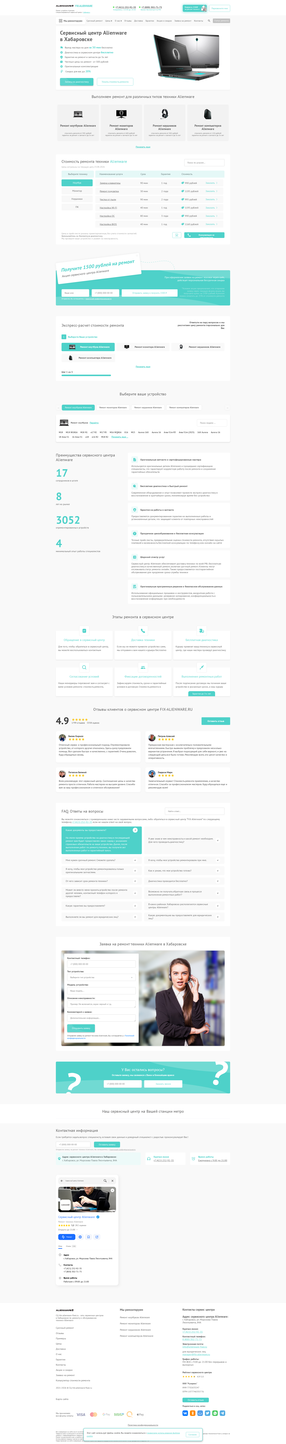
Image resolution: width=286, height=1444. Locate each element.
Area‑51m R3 (170, 432)
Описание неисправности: (81, 998)
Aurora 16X (143, 432)
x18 (87, 437)
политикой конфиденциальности (99, 299)
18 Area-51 (64, 437)
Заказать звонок (163, 1084)
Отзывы (128, 21)
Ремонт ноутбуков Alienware (78, 407)
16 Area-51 (77, 437)
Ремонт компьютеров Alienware (184, 407)
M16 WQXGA (115, 432)
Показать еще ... (119, 436)
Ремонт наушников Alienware (148, 407)
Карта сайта (62, 1399)
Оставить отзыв (215, 721)
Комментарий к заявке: (79, 1011)
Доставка (138, 21)
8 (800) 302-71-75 (192, 1339)
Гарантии (150, 21)
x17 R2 (94, 432)
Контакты (198, 21)
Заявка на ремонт (182, 21)
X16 (126, 432)
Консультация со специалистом (206, 236)
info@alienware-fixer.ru (194, 1346)
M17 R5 (103, 432)
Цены (107, 21)
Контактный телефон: (78, 958)
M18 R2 (104, 437)
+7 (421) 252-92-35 (125, 7)
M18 (61, 432)
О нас (117, 21)
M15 (133, 432)
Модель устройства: (78, 984)
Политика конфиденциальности (143, 1425)
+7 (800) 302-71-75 (152, 7)
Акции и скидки (164, 21)
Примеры (61, 1338)
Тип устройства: (75, 971)
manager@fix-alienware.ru (196, 1354)
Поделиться (185, 1413)
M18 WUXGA (71, 432)
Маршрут (69, 1237)
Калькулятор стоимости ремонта (73, 1380)
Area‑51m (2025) (187, 432)
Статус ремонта (221, 20)
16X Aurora (202, 432)
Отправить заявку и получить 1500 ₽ (149, 293)
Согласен (192, 1434)
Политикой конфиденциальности (122, 1149)
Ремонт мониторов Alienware (113, 407)
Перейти (94, 422)
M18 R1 (84, 432)
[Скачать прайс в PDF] (176, 235)
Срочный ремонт (94, 21)
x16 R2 (95, 437)
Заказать (210, 182)
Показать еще (143, 146)
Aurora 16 (156, 432)
